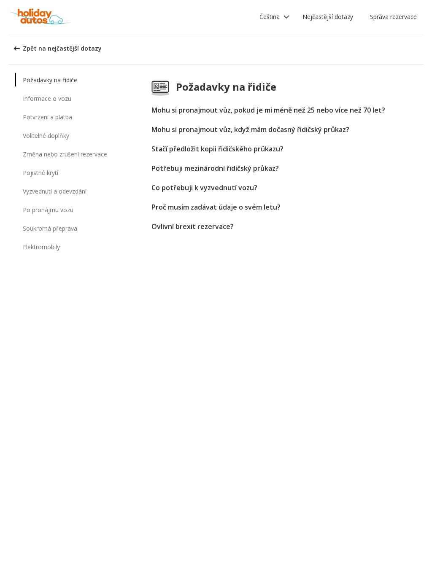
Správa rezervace (393, 17)
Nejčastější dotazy (327, 17)
